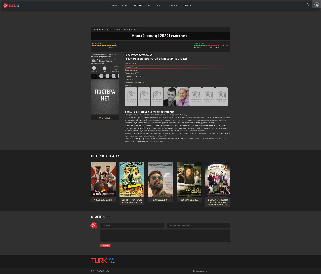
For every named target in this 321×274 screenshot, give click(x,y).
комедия (133, 70)
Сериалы (187, 5)
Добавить (105, 245)
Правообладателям (200, 271)
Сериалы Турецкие (120, 5)
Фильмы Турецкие (142, 5)
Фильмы (173, 5)
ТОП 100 (160, 5)
